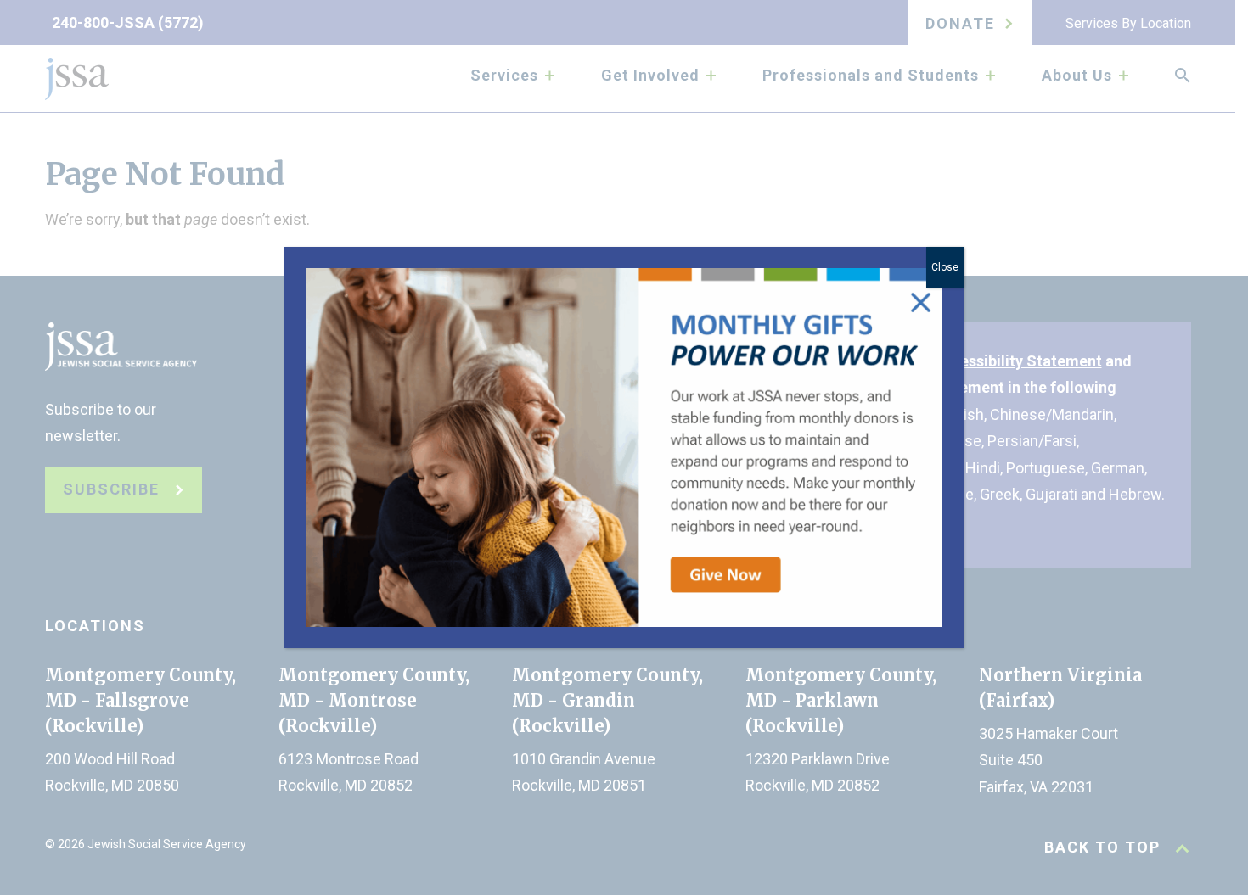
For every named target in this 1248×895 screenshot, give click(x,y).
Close (944, 267)
